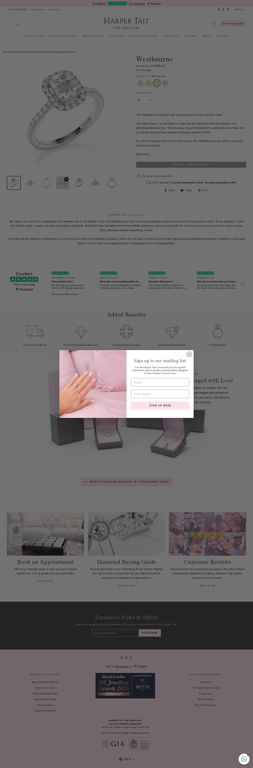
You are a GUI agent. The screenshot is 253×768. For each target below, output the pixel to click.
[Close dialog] (189, 354)
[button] (244, 759)
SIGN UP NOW (160, 405)
